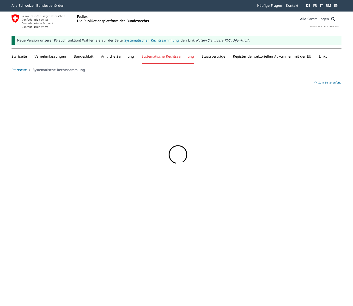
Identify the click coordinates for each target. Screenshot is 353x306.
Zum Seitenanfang (327, 82)
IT (321, 5)
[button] (50, 56)
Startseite (19, 69)
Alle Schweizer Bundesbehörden (38, 5)
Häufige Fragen (269, 5)
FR (315, 5)
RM (328, 5)
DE (308, 5)
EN (336, 5)
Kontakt (292, 5)
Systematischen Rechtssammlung (151, 40)
